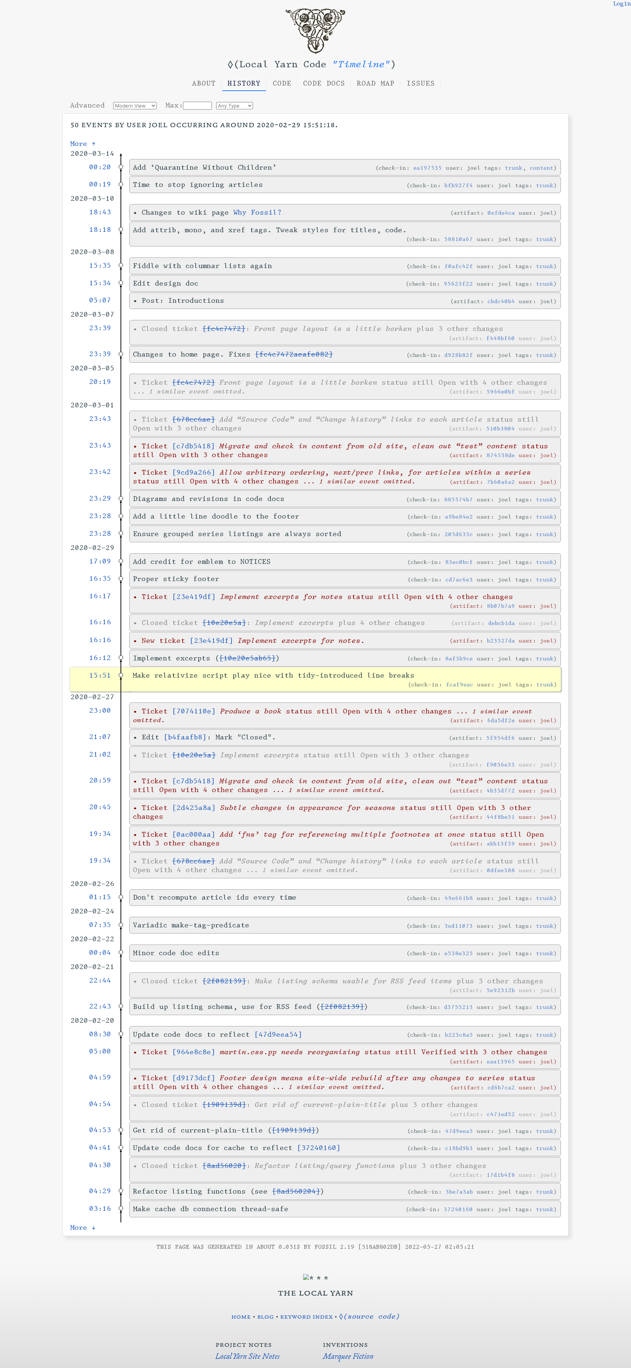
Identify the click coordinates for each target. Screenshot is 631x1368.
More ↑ (83, 143)
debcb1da (501, 622)
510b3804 (500, 428)
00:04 (100, 952)
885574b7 (458, 499)
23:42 (100, 471)
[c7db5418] (193, 446)
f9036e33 (500, 764)
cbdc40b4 (501, 301)
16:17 (100, 596)
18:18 (100, 229)
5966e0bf (500, 391)
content (542, 167)
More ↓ (83, 1227)
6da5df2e (501, 720)
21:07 (100, 736)
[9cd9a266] (193, 472)
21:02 (100, 754)
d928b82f (458, 354)
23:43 (100, 418)
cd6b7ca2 (501, 1087)
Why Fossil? (257, 212)
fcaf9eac (459, 684)
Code (282, 83)
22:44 (100, 980)
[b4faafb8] (185, 737)
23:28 (100, 516)
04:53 (100, 1130)
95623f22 (458, 283)
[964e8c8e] (193, 1052)
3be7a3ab (459, 1191)
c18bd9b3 (459, 1148)
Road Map (376, 83)
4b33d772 (500, 790)
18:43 (100, 212)
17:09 (100, 561)
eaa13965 (501, 1061)
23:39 (100, 328)
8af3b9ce (459, 658)
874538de (500, 455)
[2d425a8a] (194, 807)
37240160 (458, 1209)
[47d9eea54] (278, 1034)
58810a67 (458, 238)
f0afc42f (458, 266)
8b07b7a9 (501, 605)
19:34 (100, 833)
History (244, 83)
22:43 (100, 1006)
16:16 (100, 622)
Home (241, 1316)
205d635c (458, 534)
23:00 (100, 710)
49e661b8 (458, 897)
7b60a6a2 (501, 481)
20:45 (100, 807)
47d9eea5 (459, 1130)
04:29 (100, 1191)
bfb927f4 (458, 185)
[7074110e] (194, 711)
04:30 (100, 1165)
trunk (514, 167)
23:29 (100, 498)
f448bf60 (500, 338)
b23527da (501, 640)
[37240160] (319, 1147)
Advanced (87, 105)
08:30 (100, 1034)
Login (622, 3)
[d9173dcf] (193, 1078)
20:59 (100, 780)
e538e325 (458, 953)
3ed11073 (458, 925)
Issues (420, 83)
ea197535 (427, 167)
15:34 (100, 283)
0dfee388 (501, 870)
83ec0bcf (459, 561)
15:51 (100, 675)
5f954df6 (500, 737)
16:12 (100, 657)
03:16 (100, 1208)
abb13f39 (501, 843)
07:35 (100, 924)
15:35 (100, 265)
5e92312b (500, 990)
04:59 (100, 1077)
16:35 (100, 578)
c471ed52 (501, 1114)
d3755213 (458, 1006)
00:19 (100, 184)
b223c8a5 (459, 1034)
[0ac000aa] (193, 834)
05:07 (100, 300)
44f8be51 (500, 816)
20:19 (100, 381)
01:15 (100, 897)
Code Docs (324, 83)
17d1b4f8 (500, 1174)
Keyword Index (306, 1316)
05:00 (100, 1051)
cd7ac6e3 (459, 579)
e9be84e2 (459, 516)
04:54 (100, 1104)
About (204, 83)
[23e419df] (194, 596)
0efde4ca (501, 212)
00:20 (100, 167)
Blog (265, 1316)
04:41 (100, 1147)
